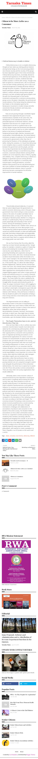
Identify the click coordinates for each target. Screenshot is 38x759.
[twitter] (27, 683)
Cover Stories (19, 436)
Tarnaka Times (6, 27)
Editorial (8, 17)
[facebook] (10, 683)
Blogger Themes (30, 754)
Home (3, 17)
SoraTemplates (13, 754)
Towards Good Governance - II (19, 460)
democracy (27, 436)
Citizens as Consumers (16, 476)
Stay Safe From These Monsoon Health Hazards (22, 703)
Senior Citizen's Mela (16, 733)
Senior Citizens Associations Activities (21, 741)
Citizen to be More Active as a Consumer (21, 468)
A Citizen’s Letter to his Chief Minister (21, 710)
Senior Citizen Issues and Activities (20, 725)
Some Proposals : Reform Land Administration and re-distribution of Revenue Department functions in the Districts (17, 638)
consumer (12, 436)
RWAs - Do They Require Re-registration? (23, 695)
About (21, 752)
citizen (7, 436)
